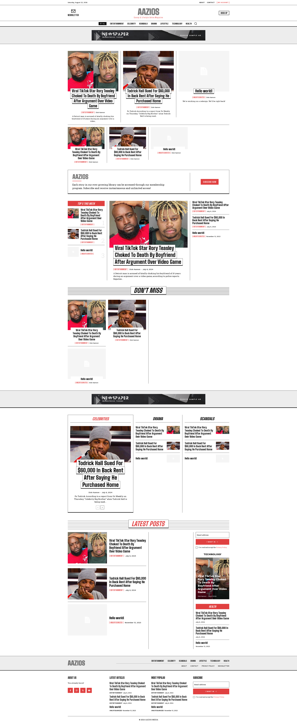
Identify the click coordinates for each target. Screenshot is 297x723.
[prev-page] (98, 507)
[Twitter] (82, 690)
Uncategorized (198, 97)
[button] (195, 23)
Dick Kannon (100, 112)
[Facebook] (70, 690)
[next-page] (102, 507)
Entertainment (88, 112)
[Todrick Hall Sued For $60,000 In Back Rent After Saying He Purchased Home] (148, 71)
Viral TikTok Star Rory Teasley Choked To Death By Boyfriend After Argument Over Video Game (86, 153)
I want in (211, 542)
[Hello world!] (204, 71)
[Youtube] (89, 690)
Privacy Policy (221, 547)
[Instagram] (76, 690)
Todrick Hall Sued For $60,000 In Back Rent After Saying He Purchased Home (148, 96)
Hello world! (204, 91)
